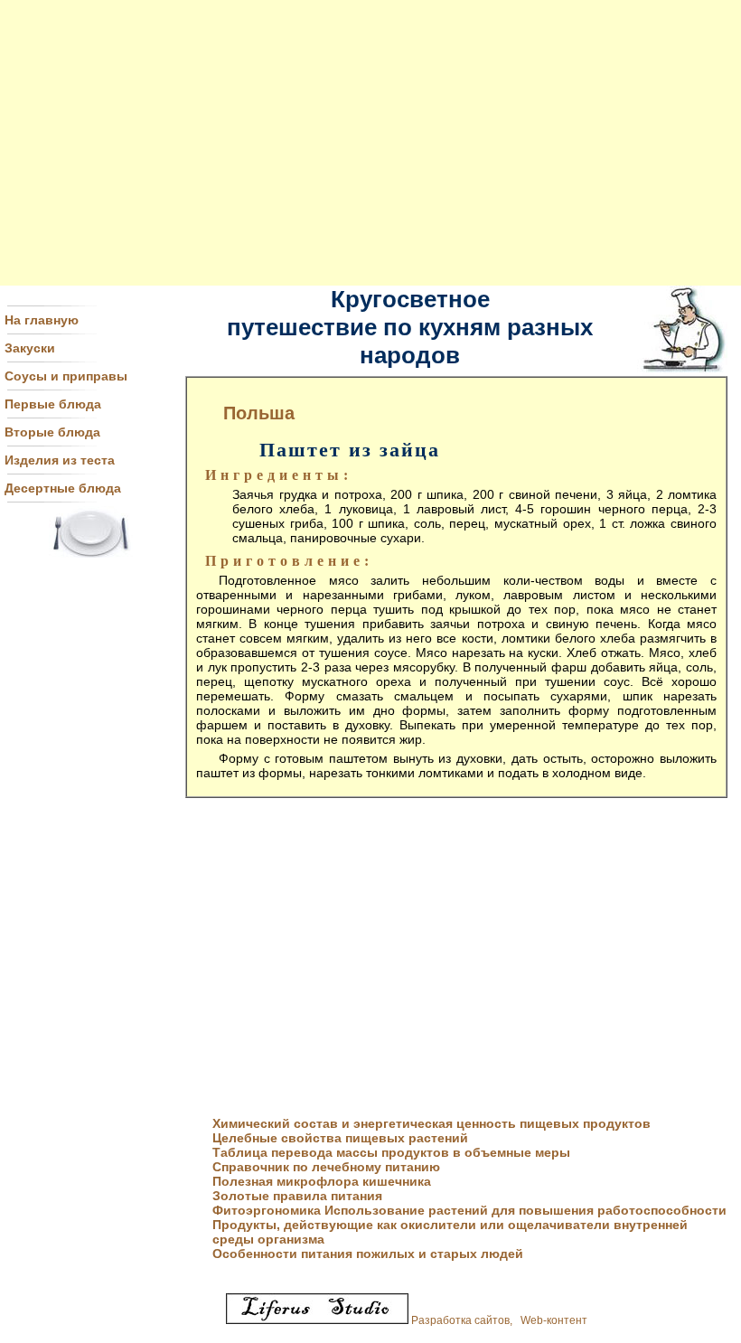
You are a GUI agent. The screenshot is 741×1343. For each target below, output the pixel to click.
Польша (259, 413)
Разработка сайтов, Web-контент (497, 1320)
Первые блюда (53, 404)
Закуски (30, 348)
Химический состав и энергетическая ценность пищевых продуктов (431, 1123)
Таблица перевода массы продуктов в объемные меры (391, 1152)
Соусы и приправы (66, 376)
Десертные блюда (63, 488)
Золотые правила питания (297, 1195)
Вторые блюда (52, 432)
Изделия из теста (60, 460)
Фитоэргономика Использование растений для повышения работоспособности (469, 1210)
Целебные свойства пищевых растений (340, 1138)
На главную (42, 320)
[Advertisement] (370, 142)
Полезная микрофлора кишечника (321, 1181)
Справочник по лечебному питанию (326, 1167)
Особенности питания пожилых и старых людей (367, 1253)
